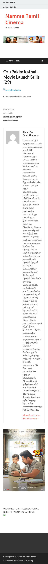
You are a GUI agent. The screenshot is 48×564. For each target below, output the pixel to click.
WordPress (18, 560)
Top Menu (10, 2)
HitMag (30, 560)
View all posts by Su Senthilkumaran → (31, 417)
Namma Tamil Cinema (22, 19)
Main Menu (14, 61)
